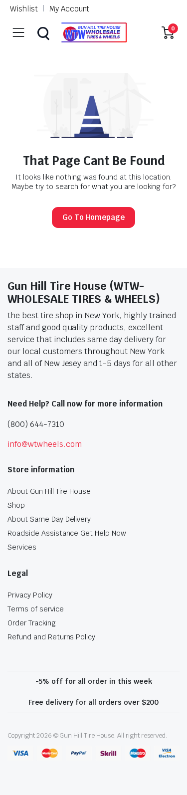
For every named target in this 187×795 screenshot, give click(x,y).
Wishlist (24, 8)
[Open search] (43, 32)
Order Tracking (31, 622)
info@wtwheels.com (44, 444)
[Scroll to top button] (171, 750)
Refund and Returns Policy (51, 636)
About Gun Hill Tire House (49, 491)
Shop (16, 505)
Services (21, 547)
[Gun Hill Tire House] (94, 32)
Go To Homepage (93, 217)
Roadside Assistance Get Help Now (66, 533)
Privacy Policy (29, 595)
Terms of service (35, 608)
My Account (69, 8)
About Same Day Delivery (49, 519)
